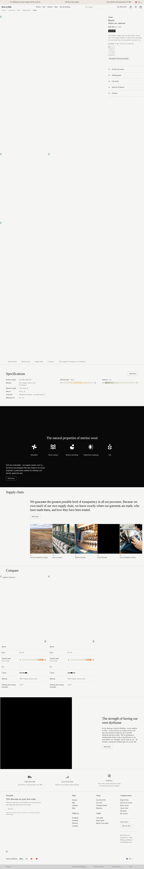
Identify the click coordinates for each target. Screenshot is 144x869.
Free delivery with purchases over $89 (119, 2)
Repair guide (100, 820)
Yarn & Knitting (65, 7)
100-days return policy (72, 2)
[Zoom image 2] (24, 187)
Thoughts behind (101, 805)
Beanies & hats (26, 10)
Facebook (75, 820)
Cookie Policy (116, 867)
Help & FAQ (124, 800)
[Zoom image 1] (48, 84)
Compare (51, 361)
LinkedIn (75, 826)
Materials (99, 808)
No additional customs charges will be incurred (25, 2)
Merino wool (26, 361)
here (12, 814)
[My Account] (130, 7)
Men (44, 7)
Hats (18, 10)
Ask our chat (126, 826)
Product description (118, 69)
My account (124, 813)
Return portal (124, 805)
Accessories (11, 10)
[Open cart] (140, 7)
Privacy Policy (99, 867)
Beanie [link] (35, 10)
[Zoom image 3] (72, 187)
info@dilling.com (126, 842)
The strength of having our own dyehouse (72, 361)
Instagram (75, 818)
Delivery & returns (126, 803)
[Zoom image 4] (48, 290)
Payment (114, 93)
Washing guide (116, 75)
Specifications (12, 361)
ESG (130, 867)
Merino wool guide (102, 823)
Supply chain (39, 361)
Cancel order (124, 808)
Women (38, 7)
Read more (132, 373)
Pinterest (75, 823)
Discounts (123, 811)
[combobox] (138, 2)
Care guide (115, 81)
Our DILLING (121, 7)
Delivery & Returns (118, 87)
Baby (56, 7)
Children (50, 7)
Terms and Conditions (79, 867)
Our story (99, 803)
